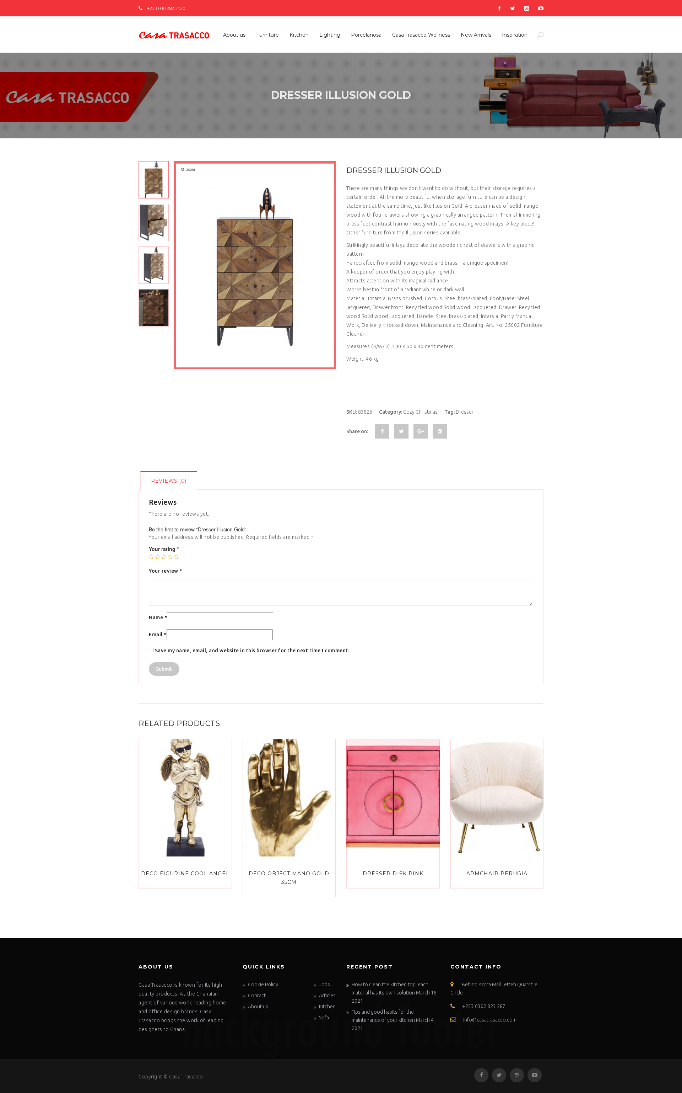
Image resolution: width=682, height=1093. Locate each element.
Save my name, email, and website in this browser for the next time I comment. (252, 650)
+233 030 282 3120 (165, 8)
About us (234, 35)
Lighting (329, 35)
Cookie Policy (263, 984)
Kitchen (299, 35)
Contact (257, 995)
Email (158, 634)
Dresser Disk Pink (393, 873)
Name (158, 617)
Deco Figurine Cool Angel (185, 873)
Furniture (267, 35)
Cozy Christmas (420, 412)
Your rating (164, 548)
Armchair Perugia (496, 873)
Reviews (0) (168, 481)
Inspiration (514, 35)
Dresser (464, 412)
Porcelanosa (366, 35)
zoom (190, 169)
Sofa (324, 1017)
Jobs (324, 984)
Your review (165, 571)
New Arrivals (476, 35)
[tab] (168, 480)
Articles (327, 995)
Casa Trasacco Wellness (421, 35)
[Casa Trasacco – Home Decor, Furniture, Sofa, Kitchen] (174, 33)
